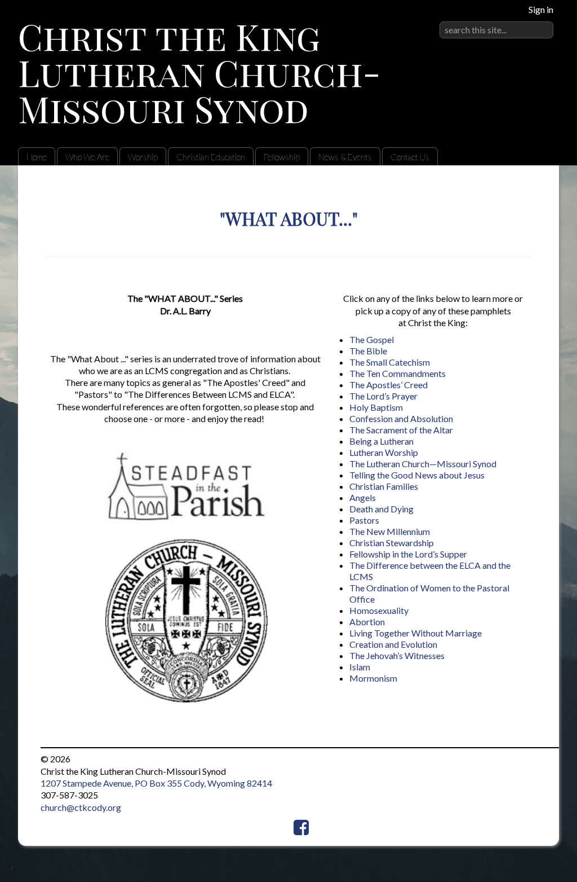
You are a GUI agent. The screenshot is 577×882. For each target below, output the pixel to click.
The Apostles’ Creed (388, 384)
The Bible (368, 350)
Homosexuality (379, 610)
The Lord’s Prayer (383, 395)
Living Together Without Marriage (415, 633)
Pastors (364, 520)
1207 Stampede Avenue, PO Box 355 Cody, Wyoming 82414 (156, 783)
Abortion (367, 621)
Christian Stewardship (391, 542)
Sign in (541, 9)
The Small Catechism (389, 362)
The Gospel (371, 339)
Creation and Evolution (393, 644)
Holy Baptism (376, 407)
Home (36, 157)
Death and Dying (381, 508)
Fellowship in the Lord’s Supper (408, 553)
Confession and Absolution (401, 418)
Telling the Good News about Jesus (417, 474)
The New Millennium (389, 531)
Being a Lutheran (381, 441)
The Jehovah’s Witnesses (397, 655)
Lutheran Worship (383, 452)
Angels (362, 497)
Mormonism (373, 678)
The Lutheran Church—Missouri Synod (422, 463)
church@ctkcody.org (81, 807)
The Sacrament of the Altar (401, 429)
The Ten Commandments (397, 373)
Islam (359, 666)
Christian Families (383, 486)
